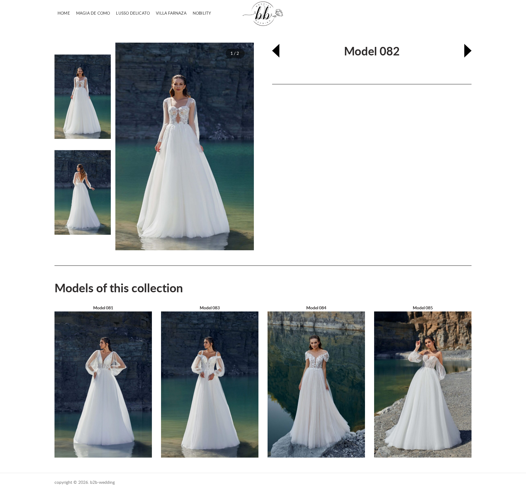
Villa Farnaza (171, 14)
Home (64, 14)
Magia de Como (93, 14)
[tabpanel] (184, 146)
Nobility (202, 14)
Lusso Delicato (133, 14)
